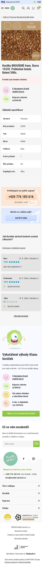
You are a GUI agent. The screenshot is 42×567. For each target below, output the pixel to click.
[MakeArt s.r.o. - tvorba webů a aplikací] (31, 554)
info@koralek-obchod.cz (15, 478)
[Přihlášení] (28, 8)
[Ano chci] (36, 444)
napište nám (21, 218)
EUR (39, 2)
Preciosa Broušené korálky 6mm (21, 17)
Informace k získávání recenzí (13, 248)
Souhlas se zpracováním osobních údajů (21, 535)
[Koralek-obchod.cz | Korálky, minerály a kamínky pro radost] (12, 8)
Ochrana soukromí (11, 562)
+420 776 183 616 (21, 197)
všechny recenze (21, 316)
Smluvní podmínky (25, 562)
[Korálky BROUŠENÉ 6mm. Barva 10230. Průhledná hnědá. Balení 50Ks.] (21, 40)
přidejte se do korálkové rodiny (21, 414)
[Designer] (33, 8)
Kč (35, 2)
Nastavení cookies (21, 531)
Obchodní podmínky (21, 539)
